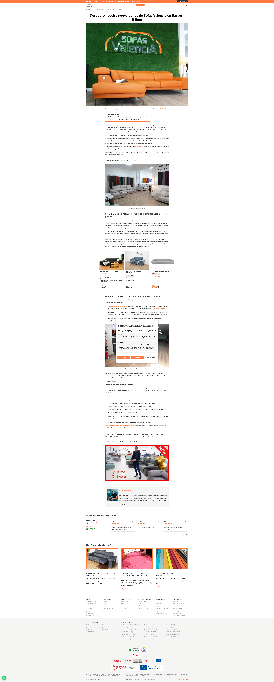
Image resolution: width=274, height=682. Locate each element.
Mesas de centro (124, 603)
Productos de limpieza (143, 608)
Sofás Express (176, 601)
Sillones (88, 606)
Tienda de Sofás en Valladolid (150, 636)
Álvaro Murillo (108, 109)
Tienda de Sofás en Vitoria (172, 636)
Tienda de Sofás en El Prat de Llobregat (152, 633)
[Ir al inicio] (90, 5)
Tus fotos (88, 627)
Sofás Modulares (90, 605)
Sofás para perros (125, 611)
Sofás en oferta (159, 603)
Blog (90, 9)
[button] (122, 260)
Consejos (155, 108)
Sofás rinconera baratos (161, 613)
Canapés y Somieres (108, 605)
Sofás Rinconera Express (178, 610)
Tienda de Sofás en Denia (149, 627)
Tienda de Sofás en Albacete (127, 639)
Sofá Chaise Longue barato (161, 608)
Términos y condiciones (145, 679)
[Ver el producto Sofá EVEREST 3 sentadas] (162, 270)
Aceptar (124, 357)
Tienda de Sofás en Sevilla (149, 634)
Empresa (104, 624)
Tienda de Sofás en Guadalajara (151, 629)
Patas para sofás (142, 606)
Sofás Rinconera (90, 610)
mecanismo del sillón (159, 308)
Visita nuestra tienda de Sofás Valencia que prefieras (120, 425)
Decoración (123, 608)
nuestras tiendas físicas (149, 300)
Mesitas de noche (107, 610)
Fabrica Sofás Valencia (95, 679)
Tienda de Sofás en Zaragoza (127, 638)
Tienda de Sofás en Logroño (172, 629)
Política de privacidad (138, 360)
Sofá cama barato (159, 611)
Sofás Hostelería (90, 613)
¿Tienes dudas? (89, 629)
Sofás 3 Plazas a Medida (91, 601)
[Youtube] (187, 679)
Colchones (106, 603)
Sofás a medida (89, 626)
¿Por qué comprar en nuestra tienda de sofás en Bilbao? (124, 119)
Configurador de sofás (91, 615)
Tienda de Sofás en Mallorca (150, 639)
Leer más (88, 586)
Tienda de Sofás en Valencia (127, 636)
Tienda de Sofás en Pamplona (173, 631)
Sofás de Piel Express (177, 613)
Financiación (105, 629)
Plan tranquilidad (90, 631)
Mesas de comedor (125, 601)
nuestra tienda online (111, 375)
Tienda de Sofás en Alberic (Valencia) (129, 624)
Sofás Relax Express (177, 611)
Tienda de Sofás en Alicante (150, 638)
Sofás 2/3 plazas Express (178, 603)
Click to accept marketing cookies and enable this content (137, 462)
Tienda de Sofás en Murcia (172, 638)
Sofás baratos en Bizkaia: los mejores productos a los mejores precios (128, 117)
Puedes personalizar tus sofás (116, 306)
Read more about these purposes (133, 353)
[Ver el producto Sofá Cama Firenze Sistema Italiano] (137, 270)
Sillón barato (158, 610)
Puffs (122, 610)
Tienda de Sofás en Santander (128, 634)
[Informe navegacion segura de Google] (134, 650)
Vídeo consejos (106, 627)
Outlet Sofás (158, 601)
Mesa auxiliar (124, 605)
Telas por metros (142, 601)
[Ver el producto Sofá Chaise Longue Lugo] (111, 270)
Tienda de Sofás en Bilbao (149, 626)
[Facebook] (181, 679)
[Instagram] (184, 679)
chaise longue (138, 146)
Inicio (87, 9)
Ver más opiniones (90, 526)
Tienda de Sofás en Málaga (150, 631)
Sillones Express (176, 606)
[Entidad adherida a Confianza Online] (144, 650)
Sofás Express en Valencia (179, 615)
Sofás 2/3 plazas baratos (161, 606)
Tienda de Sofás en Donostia (172, 627)
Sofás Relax (88, 611)
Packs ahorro (107, 601)
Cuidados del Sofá (130, 571)
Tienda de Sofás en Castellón (127, 627)
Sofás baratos (158, 605)
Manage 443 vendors (122, 353)
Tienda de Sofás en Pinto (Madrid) (128, 633)
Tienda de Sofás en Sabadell (172, 633)
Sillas (122, 606)
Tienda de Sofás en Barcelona (127, 626)
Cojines (140, 605)
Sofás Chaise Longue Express (179, 605)
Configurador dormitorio (109, 611)
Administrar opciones (151, 357)
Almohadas (106, 606)
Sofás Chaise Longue (91, 603)
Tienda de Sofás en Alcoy (149, 624)
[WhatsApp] (179, 679)
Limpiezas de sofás (142, 610)
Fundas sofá (141, 603)
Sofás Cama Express (177, 608)
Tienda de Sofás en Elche (172, 624)
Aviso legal (145, 360)
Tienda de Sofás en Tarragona (173, 634)
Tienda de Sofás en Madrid (127, 631)
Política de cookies (130, 360)
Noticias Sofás (164, 108)
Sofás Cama (89, 608)
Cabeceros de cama (108, 608)
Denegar (137, 357)
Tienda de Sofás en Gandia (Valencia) (129, 629)
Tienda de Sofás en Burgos (172, 626)
